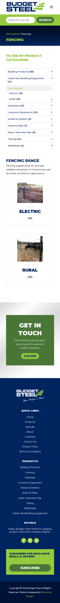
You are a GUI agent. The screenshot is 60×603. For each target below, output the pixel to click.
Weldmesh (16, 145)
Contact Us (30, 441)
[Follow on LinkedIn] (36, 540)
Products (30, 422)
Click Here (30, 356)
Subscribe (30, 568)
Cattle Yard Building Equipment (26, 80)
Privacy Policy (30, 446)
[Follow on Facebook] (23, 540)
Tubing (14, 139)
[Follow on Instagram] (30, 540)
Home (30, 417)
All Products (13, 34)
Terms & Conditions (30, 451)
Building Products (21, 71)
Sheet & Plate (17, 125)
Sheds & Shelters (19, 119)
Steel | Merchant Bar (22, 132)
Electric (16, 93)
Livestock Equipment (23, 112)
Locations (30, 436)
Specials (30, 426)
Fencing (15, 88)
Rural (14, 99)
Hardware (16, 105)
